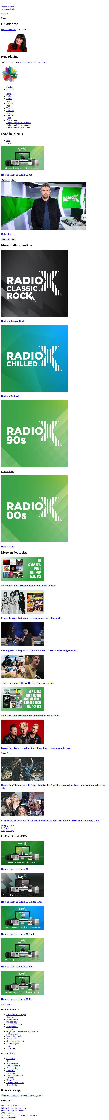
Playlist (9, 87)
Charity (9, 113)
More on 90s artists (14, 552)
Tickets (9, 108)
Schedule (10, 89)
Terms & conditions (14, 1075)
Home (9, 94)
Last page (10, 830)
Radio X (4, 14)
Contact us (10, 1058)
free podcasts (11, 1022)
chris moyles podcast (15, 1041)
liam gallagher (12, 1034)
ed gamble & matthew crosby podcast (22, 1031)
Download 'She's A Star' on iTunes (31, 62)
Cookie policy (12, 1068)
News (8, 101)
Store (8, 118)
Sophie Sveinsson (8, 29)
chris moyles (11, 1039)
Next (13, 180)
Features (9, 103)
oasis (8, 1046)
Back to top (6, 1004)
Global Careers (12, 1080)
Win (8, 106)
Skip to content (7, 7)
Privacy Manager (8, 1118)
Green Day (5, 753)
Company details (13, 1066)
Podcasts (10, 115)
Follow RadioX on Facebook (18, 122)
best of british (12, 1019)
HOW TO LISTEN (14, 836)
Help (8, 1061)
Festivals (10, 110)
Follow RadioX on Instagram (18, 125)
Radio (8, 96)
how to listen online (14, 1036)
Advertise (10, 1078)
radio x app (11, 1048)
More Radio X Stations (16, 245)
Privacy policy (12, 1073)
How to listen (12, 1063)
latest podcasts (12, 1026)
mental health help (14, 1024)
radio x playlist (12, 1043)
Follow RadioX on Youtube (18, 127)
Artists (9, 98)
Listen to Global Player (16, 1014)
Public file (10, 1070)
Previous (5, 180)
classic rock (11, 1017)
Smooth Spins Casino (15, 1082)
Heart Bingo (11, 1085)
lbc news (10, 1029)
